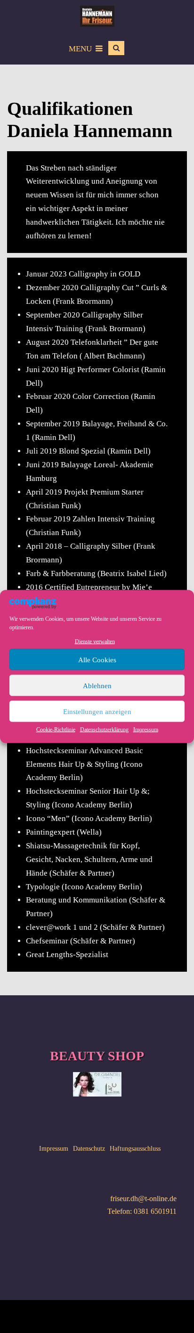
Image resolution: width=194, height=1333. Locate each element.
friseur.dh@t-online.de (143, 1199)
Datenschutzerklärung (104, 729)
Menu (80, 48)
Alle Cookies (97, 659)
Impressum (145, 729)
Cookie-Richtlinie (55, 729)
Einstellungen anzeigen (97, 711)
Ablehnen (97, 685)
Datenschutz (89, 1148)
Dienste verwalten (95, 641)
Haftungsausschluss (135, 1148)
